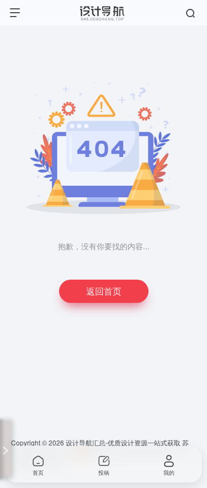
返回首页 (103, 291)
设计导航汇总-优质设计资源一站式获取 (123, 442)
